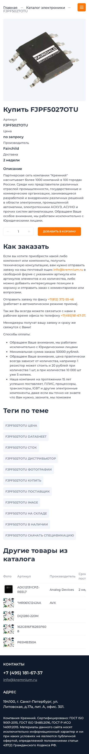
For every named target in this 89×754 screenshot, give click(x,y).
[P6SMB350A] (8, 642)
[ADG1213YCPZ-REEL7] (8, 589)
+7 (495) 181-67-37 (23, 672)
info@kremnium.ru (68, 270)
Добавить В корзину (59, 231)
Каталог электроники (45, 8)
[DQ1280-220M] (8, 616)
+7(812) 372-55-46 (61, 299)
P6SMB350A (26, 642)
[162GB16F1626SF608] (8, 629)
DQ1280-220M (27, 616)
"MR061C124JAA (29, 603)
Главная (10, 8)
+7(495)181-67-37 (73, 315)
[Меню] (82, 7)
